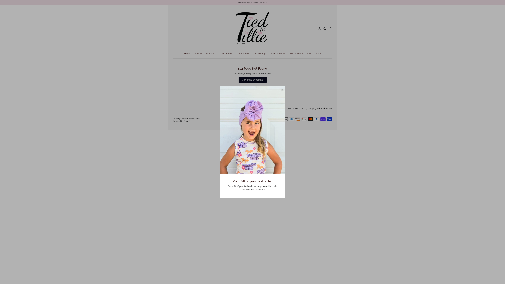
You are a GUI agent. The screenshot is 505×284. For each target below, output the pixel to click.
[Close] (282, 89)
